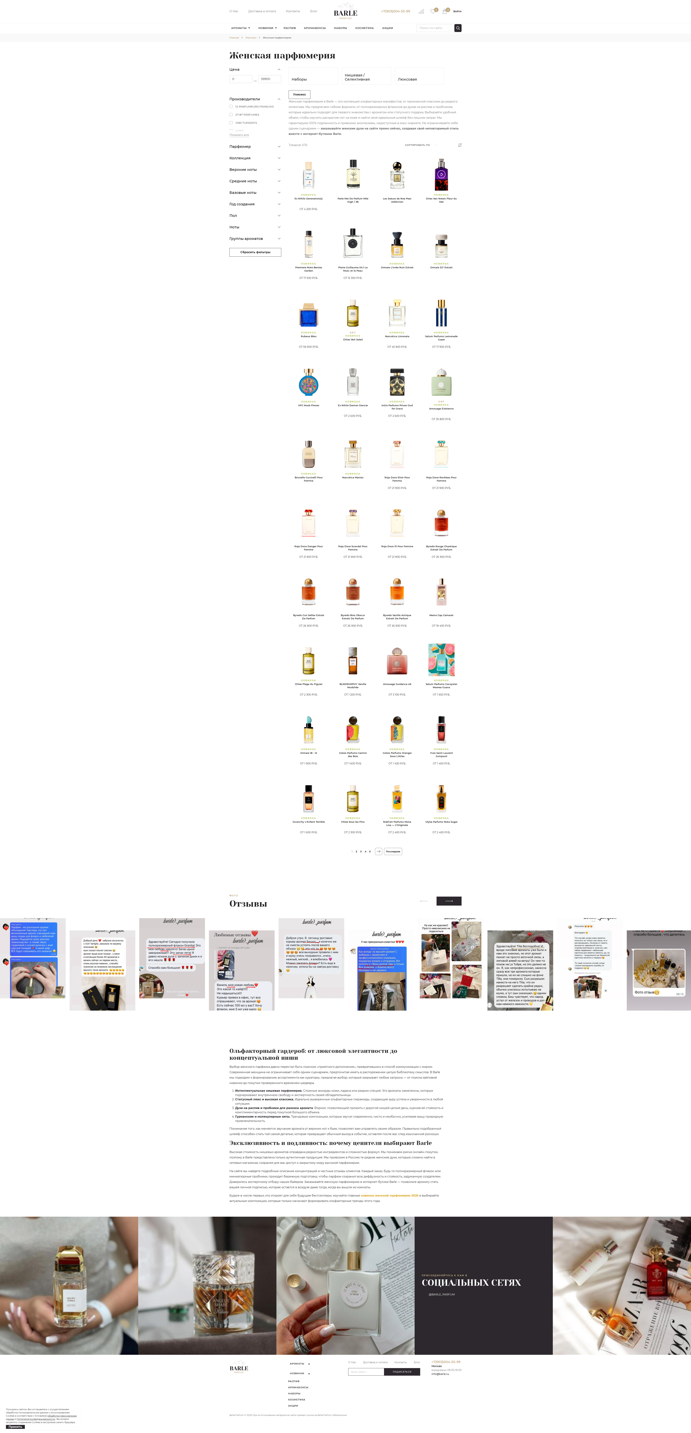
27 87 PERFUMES (247, 114)
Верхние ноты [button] (243, 169)
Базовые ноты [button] (242, 192)
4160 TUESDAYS (246, 122)
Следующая (378, 851)
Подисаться (402, 1371)
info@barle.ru (440, 1374)
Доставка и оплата (262, 11)
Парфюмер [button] (240, 146)
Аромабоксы (315, 28)
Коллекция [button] (239, 158)
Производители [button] (244, 99)
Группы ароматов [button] (246, 238)
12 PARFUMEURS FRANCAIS (254, 106)
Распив (290, 28)
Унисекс (299, 94)
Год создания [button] (242, 204)
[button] (449, 901)
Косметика (364, 28)
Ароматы (239, 28)
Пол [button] (233, 215)
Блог (313, 11)
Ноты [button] (234, 227)
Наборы (340, 28)
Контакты (293, 11)
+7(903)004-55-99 (395, 11)
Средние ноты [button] (243, 181)
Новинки (266, 28)
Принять (15, 1427)
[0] (433, 11)
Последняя (393, 851)
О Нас (233, 11)
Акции (387, 28)
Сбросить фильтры (255, 252)
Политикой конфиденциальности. (36, 1419)
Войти (457, 11)
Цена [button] (234, 69)
